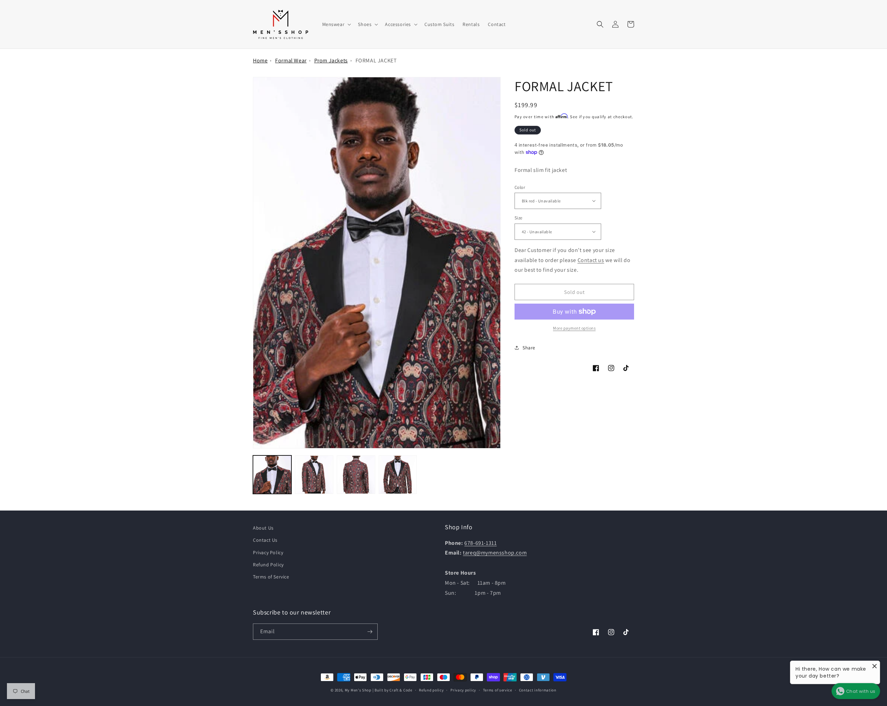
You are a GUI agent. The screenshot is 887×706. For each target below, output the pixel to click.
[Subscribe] (369, 632)
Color (520, 187)
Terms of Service (271, 577)
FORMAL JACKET (376, 60)
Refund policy (431, 690)
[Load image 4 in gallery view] (398, 474)
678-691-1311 (480, 543)
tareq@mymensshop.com (495, 552)
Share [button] (528, 347)
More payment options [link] (574, 328)
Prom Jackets (331, 60)
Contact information (537, 690)
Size (518, 218)
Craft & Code (400, 690)
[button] (336, 24)
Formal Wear (291, 60)
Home (260, 60)
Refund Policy (268, 564)
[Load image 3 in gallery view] (356, 474)
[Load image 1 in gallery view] (272, 474)
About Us (263, 528)
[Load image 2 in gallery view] (314, 474)
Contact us (591, 259)
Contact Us (265, 540)
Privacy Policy (268, 552)
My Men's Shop (358, 690)
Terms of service (497, 690)
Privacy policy (463, 690)
